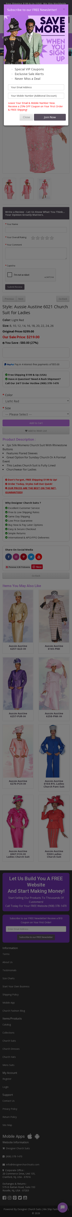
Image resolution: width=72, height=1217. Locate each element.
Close (26, 117)
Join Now (50, 117)
